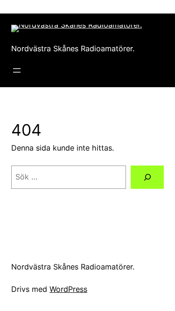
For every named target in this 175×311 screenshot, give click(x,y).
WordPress (68, 289)
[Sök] (147, 177)
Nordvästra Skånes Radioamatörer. (72, 48)
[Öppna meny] (16, 70)
